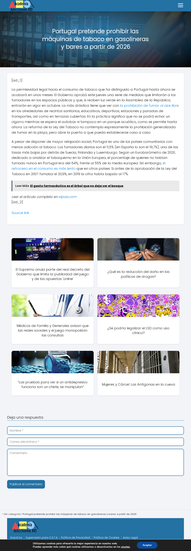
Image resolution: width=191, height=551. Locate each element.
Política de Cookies (106, 537)
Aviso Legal (130, 537)
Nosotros (16, 537)
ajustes (125, 547)
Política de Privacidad (75, 537)
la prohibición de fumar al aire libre (149, 105)
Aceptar (147, 545)
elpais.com (67, 196)
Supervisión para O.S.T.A (41, 537)
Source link (20, 212)
